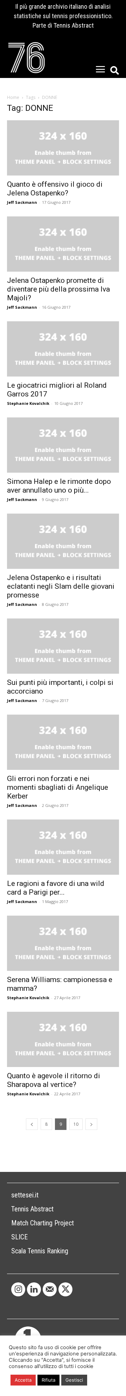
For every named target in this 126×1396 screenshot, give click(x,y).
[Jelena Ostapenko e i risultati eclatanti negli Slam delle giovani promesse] (63, 541)
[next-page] (91, 1124)
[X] (65, 1289)
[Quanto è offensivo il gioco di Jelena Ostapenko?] (63, 148)
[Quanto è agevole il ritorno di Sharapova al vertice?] (63, 1039)
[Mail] (50, 1289)
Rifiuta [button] (48, 1380)
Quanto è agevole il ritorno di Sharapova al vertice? (53, 1080)
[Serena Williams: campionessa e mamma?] (63, 943)
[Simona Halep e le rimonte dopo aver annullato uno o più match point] (63, 445)
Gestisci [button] (74, 1380)
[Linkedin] (34, 1289)
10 (76, 1124)
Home (13, 97)
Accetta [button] (23, 1380)
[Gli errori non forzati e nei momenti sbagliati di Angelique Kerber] (63, 742)
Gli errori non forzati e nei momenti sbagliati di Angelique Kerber (57, 787)
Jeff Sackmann (22, 202)
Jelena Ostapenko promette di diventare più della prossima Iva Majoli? (58, 289)
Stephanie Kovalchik (28, 403)
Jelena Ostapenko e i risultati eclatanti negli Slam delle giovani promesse (60, 586)
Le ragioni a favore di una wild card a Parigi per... (55, 887)
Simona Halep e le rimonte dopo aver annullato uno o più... (59, 485)
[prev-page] (32, 1124)
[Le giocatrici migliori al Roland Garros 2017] (63, 349)
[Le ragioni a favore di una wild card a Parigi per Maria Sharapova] (63, 847)
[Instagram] (18, 1289)
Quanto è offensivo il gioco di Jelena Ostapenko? (55, 188)
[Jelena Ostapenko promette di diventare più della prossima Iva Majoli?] (63, 244)
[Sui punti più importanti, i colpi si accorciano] (63, 646)
